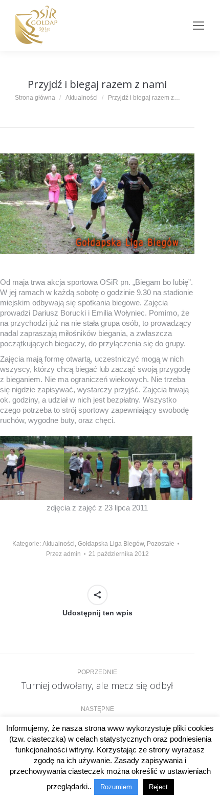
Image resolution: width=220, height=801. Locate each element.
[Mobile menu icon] (198, 25)
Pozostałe (160, 543)
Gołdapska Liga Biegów (111, 543)
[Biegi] (32, 468)
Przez (63, 554)
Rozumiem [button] (116, 787)
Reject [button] (158, 787)
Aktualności (58, 543)
